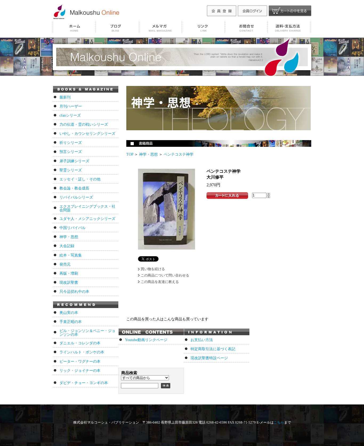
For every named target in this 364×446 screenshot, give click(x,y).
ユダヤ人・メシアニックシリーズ (87, 219)
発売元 (65, 264)
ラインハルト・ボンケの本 (81, 352)
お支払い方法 (202, 340)
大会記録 (66, 246)
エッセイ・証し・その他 (79, 179)
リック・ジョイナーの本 (79, 371)
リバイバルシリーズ (76, 197)
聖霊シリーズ (70, 170)
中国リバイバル (72, 228)
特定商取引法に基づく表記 (213, 349)
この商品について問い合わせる (165, 275)
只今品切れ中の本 (74, 292)
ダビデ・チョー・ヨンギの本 (83, 383)
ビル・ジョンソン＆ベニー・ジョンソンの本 (87, 333)
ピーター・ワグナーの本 (79, 362)
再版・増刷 (68, 273)
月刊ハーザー (70, 106)
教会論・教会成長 (74, 188)
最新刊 (65, 97)
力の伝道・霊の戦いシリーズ (83, 125)
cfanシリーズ (70, 115)
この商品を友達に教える (160, 282)
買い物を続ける (153, 269)
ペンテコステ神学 (178, 154)
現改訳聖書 (68, 283)
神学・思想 (148, 154)
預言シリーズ (70, 152)
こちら (279, 422)
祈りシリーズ (70, 143)
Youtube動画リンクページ (146, 340)
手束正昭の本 (70, 322)
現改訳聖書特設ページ (209, 358)
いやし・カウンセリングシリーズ (87, 134)
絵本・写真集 (70, 255)
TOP (129, 154)
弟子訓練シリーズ (74, 161)
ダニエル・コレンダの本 (79, 343)
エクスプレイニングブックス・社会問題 (87, 208)
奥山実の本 (68, 313)
